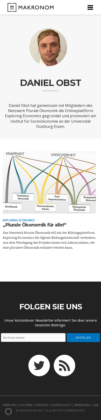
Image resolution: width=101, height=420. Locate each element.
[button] (8, 411)
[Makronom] (29, 9)
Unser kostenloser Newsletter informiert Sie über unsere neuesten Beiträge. (50, 322)
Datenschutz (61, 405)
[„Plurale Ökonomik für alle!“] (49, 210)
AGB (95, 405)
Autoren (25, 405)
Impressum (81, 405)
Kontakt (41, 405)
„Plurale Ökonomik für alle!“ (34, 225)
